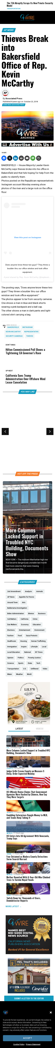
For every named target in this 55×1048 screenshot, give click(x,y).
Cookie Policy (18, 1044)
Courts (10, 768)
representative (31, 332)
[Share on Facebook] (3, 158)
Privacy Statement (33, 1044)
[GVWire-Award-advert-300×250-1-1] (29, 953)
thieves (29, 336)
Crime (9, 854)
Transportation (11, 9)
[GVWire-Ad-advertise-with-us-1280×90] (27, 146)
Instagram (27, 327)
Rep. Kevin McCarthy (28, 277)
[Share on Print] (21, 158)
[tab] (19, 729)
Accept (27, 1038)
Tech (9, 895)
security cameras (14, 336)
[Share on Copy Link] (38, 158)
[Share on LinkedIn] (15, 158)
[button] (50, 1012)
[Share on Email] (27, 158)
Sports (9, 434)
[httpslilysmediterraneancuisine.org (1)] (29, 724)
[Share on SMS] (32, 158)
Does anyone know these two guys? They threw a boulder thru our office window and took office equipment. (27, 268)
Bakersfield (13, 327)
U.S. (7, 525)
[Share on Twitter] (9, 158)
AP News (9, 30)
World (9, 833)
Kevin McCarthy (13, 332)
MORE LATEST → (13, 906)
